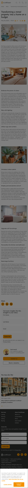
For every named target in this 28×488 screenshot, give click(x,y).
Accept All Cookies (18, 484)
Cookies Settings (8, 484)
